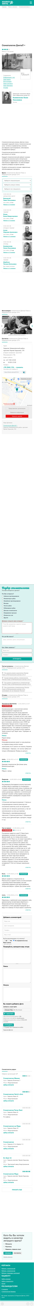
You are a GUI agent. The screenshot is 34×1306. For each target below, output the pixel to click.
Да (6, 940)
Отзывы (5, 87)
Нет (11, 940)
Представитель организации (17, 408)
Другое (6, 618)
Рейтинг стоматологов (8, 1271)
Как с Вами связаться (8, 647)
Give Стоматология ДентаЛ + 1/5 (4, 944)
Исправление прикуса (10, 613)
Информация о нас (9, 77)
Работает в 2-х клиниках (9, 236)
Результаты (17, 1253)
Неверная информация (17, 412)
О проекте (5, 1289)
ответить (28, 753)
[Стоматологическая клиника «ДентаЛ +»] (17, 325)
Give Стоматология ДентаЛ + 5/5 (11, 944)
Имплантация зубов (9, 598)
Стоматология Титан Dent (12, 1110)
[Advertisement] (17, 25)
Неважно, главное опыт (13, 1249)
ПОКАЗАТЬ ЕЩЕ (17, 1190)
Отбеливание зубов (9, 608)
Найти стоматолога (7, 1281)
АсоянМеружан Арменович (10, 231)
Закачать (10, 1014)
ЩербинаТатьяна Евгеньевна (9, 263)
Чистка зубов (8, 606)
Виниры (6, 603)
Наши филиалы (8, 85)
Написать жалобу (17, 416)
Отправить (17, 659)
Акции (3, 1283)
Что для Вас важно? (8, 636)
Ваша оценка (7, 942)
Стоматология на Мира (12, 1126)
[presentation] (2, 326)
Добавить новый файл (10, 1006)
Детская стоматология (10, 610)
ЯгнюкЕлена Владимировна (10, 215)
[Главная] (8, 2)
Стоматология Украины (9, 1291)
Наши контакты (8, 83)
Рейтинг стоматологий (8, 1268)
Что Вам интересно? (8, 594)
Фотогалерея (7, 81)
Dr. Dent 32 (7, 1158)
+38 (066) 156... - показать (13, 368)
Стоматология (8, 1142)
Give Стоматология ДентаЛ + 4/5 (9, 944)
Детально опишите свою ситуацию (12, 621)
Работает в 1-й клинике (9, 204)
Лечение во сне (8, 615)
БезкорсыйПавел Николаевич (9, 199)
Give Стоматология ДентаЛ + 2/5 (6, 944)
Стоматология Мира (10, 1174)
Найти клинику (6, 1279)
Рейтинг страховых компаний (11, 1273)
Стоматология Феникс (11, 1078)
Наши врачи (7, 79)
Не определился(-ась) (21, 940)
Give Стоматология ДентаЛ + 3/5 (7, 944)
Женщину (8, 1244)
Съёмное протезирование (11, 596)
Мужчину (8, 1247)
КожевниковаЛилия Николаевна (9, 247)
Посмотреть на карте (26, 378)
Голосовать (8, 1253)
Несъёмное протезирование (12, 601)
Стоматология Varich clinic (13, 1094)
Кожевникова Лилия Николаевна (20, 98)
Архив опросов (7, 1257)
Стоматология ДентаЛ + (10, 425)
